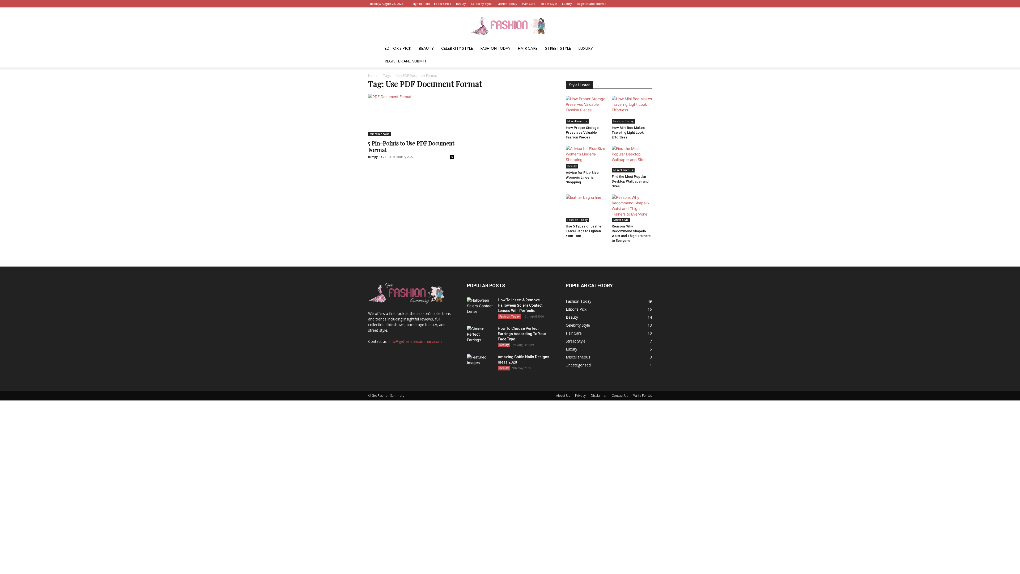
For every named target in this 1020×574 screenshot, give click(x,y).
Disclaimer (599, 395)
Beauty (461, 4)
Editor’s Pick (442, 4)
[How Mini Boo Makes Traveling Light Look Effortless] (632, 110)
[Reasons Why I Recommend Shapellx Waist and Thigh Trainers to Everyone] (632, 208)
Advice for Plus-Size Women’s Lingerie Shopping (582, 177)
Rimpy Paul (377, 157)
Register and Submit (591, 4)
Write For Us (642, 395)
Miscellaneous (379, 134)
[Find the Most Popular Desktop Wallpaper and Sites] (632, 159)
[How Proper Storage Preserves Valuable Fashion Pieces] (586, 110)
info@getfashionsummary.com (415, 341)
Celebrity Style (481, 4)
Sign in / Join (421, 4)
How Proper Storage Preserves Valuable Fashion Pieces (582, 132)
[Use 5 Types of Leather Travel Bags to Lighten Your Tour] (586, 208)
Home (372, 75)
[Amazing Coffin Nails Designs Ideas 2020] (480, 363)
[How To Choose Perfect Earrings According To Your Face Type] (480, 335)
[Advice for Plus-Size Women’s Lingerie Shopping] (586, 157)
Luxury (567, 4)
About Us (563, 395)
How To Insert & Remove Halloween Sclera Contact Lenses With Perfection (520, 305)
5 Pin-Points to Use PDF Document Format (411, 146)
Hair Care (529, 4)
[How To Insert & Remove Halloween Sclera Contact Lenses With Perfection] (480, 306)
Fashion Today (507, 4)
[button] (645, 48)
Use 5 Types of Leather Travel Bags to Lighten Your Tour (584, 231)
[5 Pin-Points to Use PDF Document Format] (411, 115)
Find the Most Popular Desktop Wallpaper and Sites (630, 181)
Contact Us (620, 395)
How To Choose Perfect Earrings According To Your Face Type (522, 333)
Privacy (580, 395)
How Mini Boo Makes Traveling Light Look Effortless (628, 132)
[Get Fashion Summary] (510, 25)
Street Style (549, 4)
